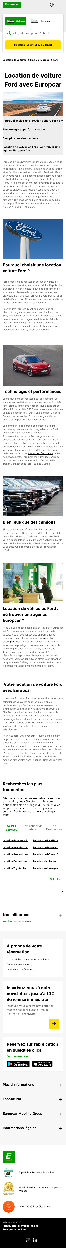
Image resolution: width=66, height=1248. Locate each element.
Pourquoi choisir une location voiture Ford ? (32, 120)
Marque (44, 59)
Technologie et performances (23, 129)
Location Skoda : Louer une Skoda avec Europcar (16, 854)
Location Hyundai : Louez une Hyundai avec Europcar (16, 847)
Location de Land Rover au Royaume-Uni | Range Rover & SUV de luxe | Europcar (46, 840)
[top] (61, 892)
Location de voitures (14, 59)
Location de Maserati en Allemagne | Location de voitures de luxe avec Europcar (46, 847)
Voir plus (55, 879)
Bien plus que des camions (21, 138)
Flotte (33, 59)
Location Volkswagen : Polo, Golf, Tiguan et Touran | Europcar (46, 868)
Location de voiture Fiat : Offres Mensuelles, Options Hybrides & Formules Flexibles (16, 840)
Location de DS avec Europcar (46, 854)
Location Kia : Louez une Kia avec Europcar (46, 861)
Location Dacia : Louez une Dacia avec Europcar (16, 861)
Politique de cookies (14, 1229)
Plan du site (9, 1225)
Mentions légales (28, 1225)
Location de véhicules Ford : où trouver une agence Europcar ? (31, 148)
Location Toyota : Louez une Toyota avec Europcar (16, 868)
